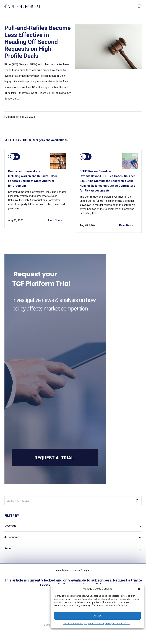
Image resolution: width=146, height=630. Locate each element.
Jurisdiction (11, 537)
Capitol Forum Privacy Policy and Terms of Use (107, 623)
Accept (97, 615)
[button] (139, 588)
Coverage (10, 525)
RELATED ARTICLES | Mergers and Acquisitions (36, 140)
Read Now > (55, 220)
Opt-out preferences (73, 623)
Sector (8, 548)
